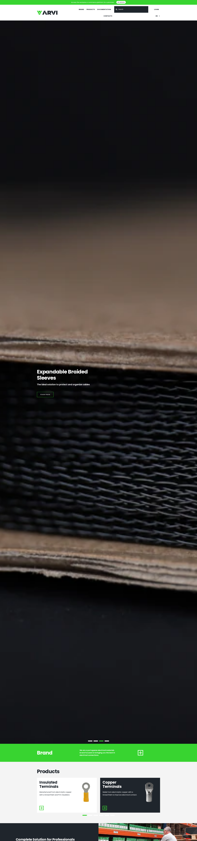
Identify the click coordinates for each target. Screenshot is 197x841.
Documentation (104, 9)
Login (156, 9)
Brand (81, 9)
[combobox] (131, 9)
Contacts (108, 16)
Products (90, 9)
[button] (84, 815)
